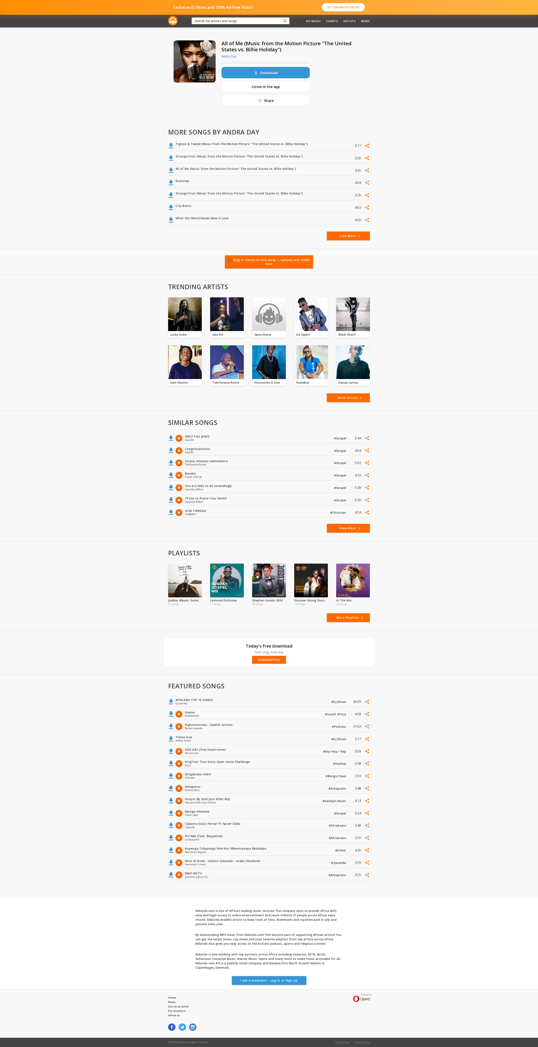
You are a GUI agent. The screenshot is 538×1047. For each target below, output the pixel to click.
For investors (176, 1011)
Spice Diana (262, 335)
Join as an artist (178, 1006)
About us (174, 1015)
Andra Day (229, 56)
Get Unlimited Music (343, 7)
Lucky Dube (178, 335)
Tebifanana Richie (225, 382)
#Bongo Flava (336, 776)
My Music (313, 21)
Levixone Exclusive (223, 600)
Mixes (365, 21)
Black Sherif (347, 335)
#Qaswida (339, 863)
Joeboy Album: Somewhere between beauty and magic (185, 600)
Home (172, 997)
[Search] (284, 21)
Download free (269, 660)
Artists (349, 21)
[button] (266, 100)
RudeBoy (302, 382)
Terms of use (341, 1042)
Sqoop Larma (348, 382)
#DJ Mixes (339, 702)
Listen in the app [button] (266, 86)
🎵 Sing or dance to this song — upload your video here (269, 262)
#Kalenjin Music (334, 801)
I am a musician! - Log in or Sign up (268, 980)
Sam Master (179, 382)
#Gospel (340, 438)
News (171, 1002)
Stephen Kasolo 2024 (267, 600)
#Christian (338, 513)
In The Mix (344, 600)
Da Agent (303, 335)
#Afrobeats (338, 825)
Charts (332, 21)
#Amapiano (337, 788)
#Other (341, 850)
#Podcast (339, 727)
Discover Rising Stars (309, 600)
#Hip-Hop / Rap (335, 751)
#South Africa (336, 714)
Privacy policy (362, 1042)
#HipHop (340, 764)
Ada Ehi (217, 335)
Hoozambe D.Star (267, 382)
